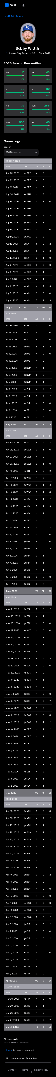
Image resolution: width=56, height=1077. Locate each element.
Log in (9, 1050)
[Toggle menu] (29, 5)
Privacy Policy (41, 1069)
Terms (25, 1069)
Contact (12, 1069)
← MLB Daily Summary (14, 16)
